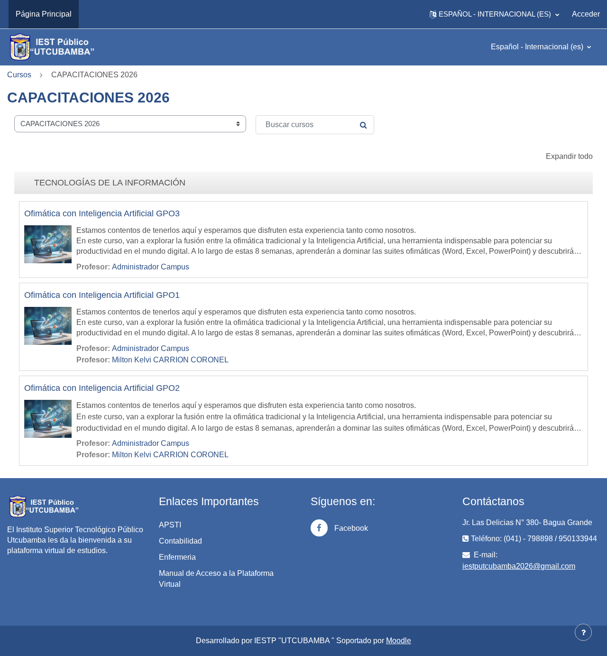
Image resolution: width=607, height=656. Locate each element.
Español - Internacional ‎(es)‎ (538, 47)
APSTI (170, 525)
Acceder (586, 14)
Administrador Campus (150, 267)
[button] (494, 14)
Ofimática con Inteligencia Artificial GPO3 (102, 213)
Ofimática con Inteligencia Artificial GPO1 (102, 295)
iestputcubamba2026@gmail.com (518, 566)
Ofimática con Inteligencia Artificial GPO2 (102, 388)
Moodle (398, 641)
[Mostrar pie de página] (583, 632)
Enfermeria (177, 557)
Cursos (19, 75)
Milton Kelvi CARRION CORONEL (170, 360)
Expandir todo (569, 156)
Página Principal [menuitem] (44, 14)
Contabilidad (180, 541)
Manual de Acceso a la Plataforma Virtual (216, 578)
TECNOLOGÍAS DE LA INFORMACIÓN (109, 182)
